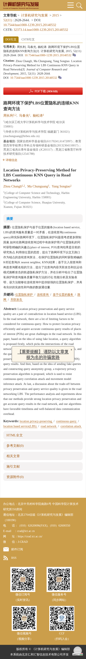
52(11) (8, 20)
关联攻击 (16, 299)
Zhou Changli (12, 186)
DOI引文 (10, 39)
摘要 (9, 218)
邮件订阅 (17, 549)
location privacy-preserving (36, 421)
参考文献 (15, 445)
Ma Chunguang (37, 186)
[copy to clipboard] (59, 77)
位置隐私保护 (24, 294)
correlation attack (71, 426)
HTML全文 (14, 435)
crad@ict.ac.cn (26, 531)
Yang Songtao (61, 186)
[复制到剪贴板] (74, 54)
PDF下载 (46, 91)
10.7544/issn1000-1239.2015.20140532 (29, 25)
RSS (13, 557)
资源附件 (15, 477)
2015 (55, 15)
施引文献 (13, 466)
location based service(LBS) (20, 426)
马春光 (24, 115)
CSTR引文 (28, 39)
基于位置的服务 (63, 294)
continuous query (66, 421)
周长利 (8, 115)
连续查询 (43, 294)
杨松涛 (38, 115)
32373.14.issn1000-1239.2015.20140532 (41, 29)
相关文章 (13, 456)
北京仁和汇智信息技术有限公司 (42, 654)
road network (49, 426)
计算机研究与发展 (34, 15)
